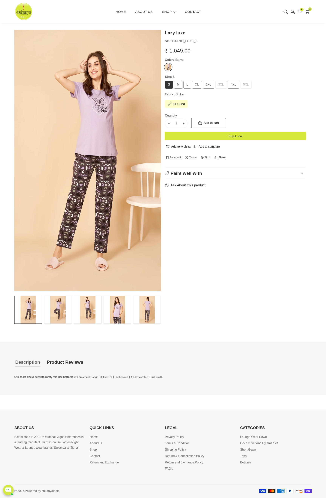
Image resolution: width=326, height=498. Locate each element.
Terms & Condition (177, 443)
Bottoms (245, 462)
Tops (243, 456)
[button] (235, 173)
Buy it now (235, 136)
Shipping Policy (175, 449)
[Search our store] (286, 11)
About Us (144, 12)
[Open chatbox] (8, 490)
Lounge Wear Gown (253, 437)
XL (198, 86)
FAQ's (169, 468)
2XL (210, 86)
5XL (247, 86)
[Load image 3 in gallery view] (88, 310)
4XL (235, 86)
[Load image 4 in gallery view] (117, 310)
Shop (167, 12)
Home (121, 12)
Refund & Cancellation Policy (184, 456)
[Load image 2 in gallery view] (58, 310)
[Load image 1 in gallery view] (28, 310)
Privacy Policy (174, 437)
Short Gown (248, 449)
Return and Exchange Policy (184, 462)
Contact (193, 12)
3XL (222, 86)
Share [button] (222, 157)
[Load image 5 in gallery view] (147, 310)
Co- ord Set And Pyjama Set (259, 443)
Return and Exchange (104, 462)
